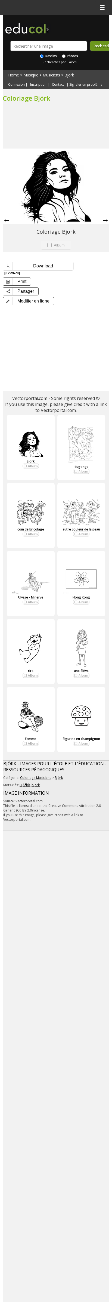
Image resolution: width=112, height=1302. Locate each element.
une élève (81, 670)
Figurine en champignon (81, 738)
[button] (28, 301)
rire (30, 670)
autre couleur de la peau (81, 529)
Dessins (50, 56)
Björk (69, 75)
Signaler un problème (85, 84)
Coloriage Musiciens (35, 777)
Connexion (16, 84)
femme (30, 738)
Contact (58, 84)
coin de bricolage (30, 529)
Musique (30, 75)
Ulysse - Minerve (30, 597)
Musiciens (51, 75)
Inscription (38, 84)
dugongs (81, 466)
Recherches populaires (59, 62)
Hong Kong (81, 597)
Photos (72, 56)
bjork (36, 785)
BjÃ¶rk (25, 785)
